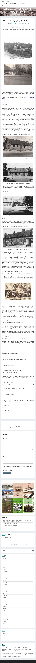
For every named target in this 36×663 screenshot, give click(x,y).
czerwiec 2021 (5, 586)
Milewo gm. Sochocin (14, 653)
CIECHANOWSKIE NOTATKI (7, 1)
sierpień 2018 (5, 621)
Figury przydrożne (21, 649)
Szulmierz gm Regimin (24, 654)
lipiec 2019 (4, 606)
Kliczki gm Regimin (24, 650)
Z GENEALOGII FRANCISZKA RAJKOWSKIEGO (10, 523)
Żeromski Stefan (19, 656)
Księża (19, 651)
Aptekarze (5, 647)
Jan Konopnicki (8, 650)
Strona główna (4, 3)
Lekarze (25, 651)
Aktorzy (3, 647)
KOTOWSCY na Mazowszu (7, 528)
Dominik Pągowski (17, 649)
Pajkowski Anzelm (27, 653)
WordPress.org (5, 638)
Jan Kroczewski (12, 650)
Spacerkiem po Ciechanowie (12, 3)
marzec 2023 (5, 567)
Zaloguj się (4, 633)
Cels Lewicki (14, 647)
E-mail (4, 456)
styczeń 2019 (5, 613)
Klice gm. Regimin (20, 650)
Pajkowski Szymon (31, 653)
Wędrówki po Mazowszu (22, 3)
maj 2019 (4, 610)
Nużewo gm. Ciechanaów (22, 653)
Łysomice (17, 656)
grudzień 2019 (5, 599)
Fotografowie (24, 649)
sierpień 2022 (5, 573)
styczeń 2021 (5, 589)
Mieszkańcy (28, 3)
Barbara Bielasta (19, 23)
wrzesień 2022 (5, 571)
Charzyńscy (17, 647)
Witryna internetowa (6, 460)
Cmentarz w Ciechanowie (8, 649)
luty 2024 (4, 565)
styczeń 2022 (5, 578)
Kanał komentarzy (6, 637)
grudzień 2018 (5, 615)
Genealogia (27, 649)
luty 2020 (4, 597)
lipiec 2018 (4, 623)
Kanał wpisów (5, 635)
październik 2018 (5, 619)
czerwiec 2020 (5, 593)
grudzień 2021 (5, 580)
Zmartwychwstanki (13, 656)
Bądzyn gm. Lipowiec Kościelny (9, 647)
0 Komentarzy (26, 23)
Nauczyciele (18, 653)
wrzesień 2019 (5, 604)
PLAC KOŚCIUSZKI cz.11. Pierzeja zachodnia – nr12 (17, 542)
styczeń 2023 (5, 569)
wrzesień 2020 (5, 591)
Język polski (16, 650)
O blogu (3, 5)
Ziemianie (8, 656)
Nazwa (4, 451)
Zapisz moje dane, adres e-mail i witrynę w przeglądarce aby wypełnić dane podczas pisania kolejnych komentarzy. (17, 467)
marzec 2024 (5, 563)
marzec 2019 (5, 612)
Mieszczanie (8, 653)
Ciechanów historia (23, 647)
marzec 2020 (5, 595)
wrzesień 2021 (5, 584)
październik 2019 (5, 602)
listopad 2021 (5, 582)
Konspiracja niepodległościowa (29, 650)
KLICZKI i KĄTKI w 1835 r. (7, 527)
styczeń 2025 (5, 560)
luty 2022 (4, 576)
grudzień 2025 (5, 558)
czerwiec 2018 (5, 625)
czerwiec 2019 (5, 608)
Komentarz (5, 438)
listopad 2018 (5, 617)
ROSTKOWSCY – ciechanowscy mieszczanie (10, 525)
